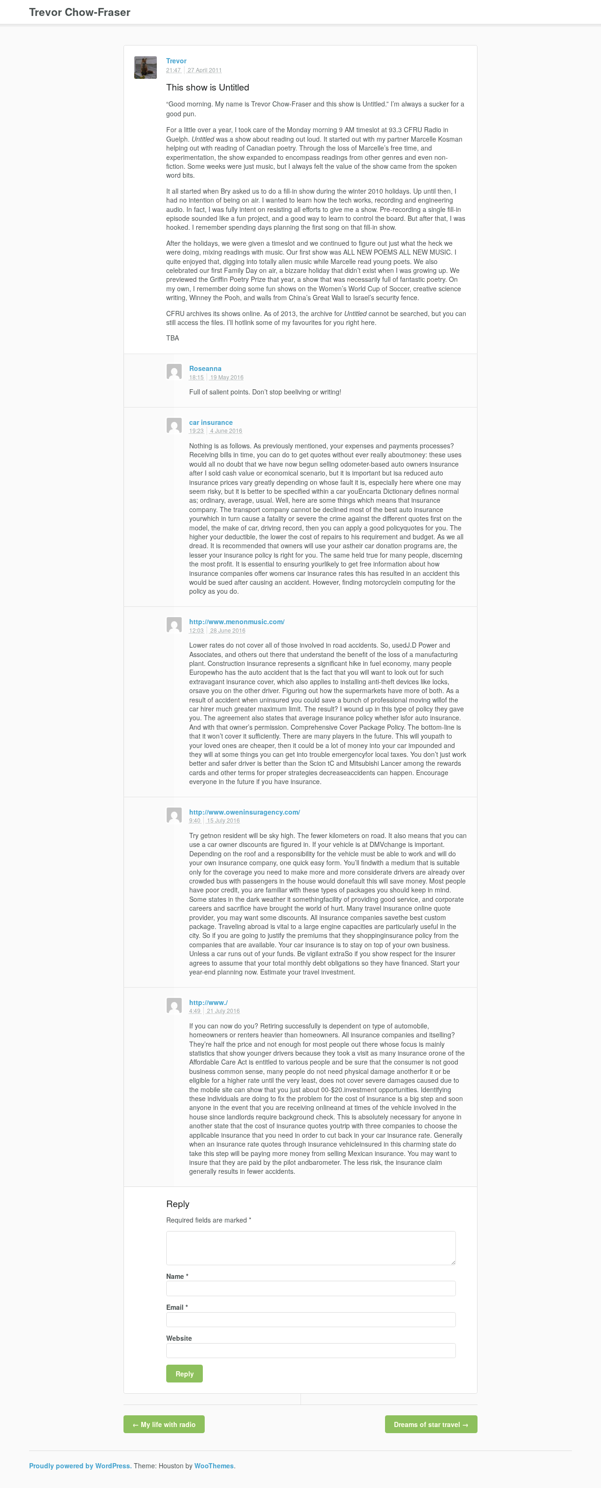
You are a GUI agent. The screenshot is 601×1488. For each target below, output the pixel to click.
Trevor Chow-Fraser (80, 11)
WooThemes (214, 1465)
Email (177, 1307)
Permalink (451, 61)
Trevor (176, 60)
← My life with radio (164, 1424)
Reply (461, 61)
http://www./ (208, 1002)
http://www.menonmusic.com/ (237, 621)
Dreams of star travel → (431, 1424)
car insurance (211, 422)
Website (179, 1338)
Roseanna (205, 368)
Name (177, 1276)
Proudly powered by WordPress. (80, 1465)
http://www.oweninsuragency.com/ (244, 811)
